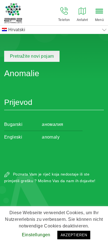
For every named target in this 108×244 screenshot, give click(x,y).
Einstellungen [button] (36, 234)
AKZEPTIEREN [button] (74, 235)
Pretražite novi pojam (32, 56)
